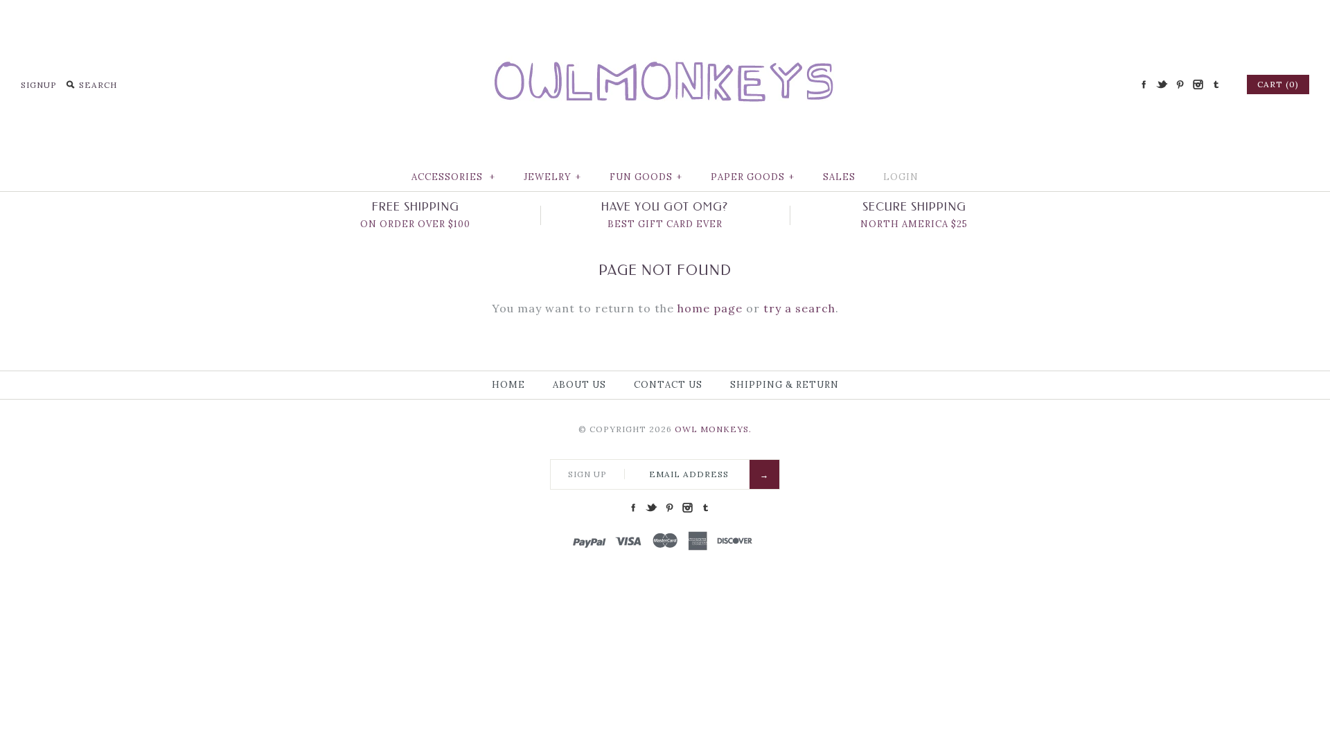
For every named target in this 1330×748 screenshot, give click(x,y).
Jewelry (552, 177)
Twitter (1161, 84)
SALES (839, 177)
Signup (39, 85)
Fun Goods (646, 177)
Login (901, 177)
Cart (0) (1278, 84)
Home (508, 385)
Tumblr (1215, 84)
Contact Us (668, 385)
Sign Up (587, 474)
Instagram (1197, 84)
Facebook (1143, 84)
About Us (579, 385)
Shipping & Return (784, 385)
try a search (799, 308)
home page (710, 308)
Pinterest (1179, 84)
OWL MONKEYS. (713, 429)
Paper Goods (753, 177)
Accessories (453, 177)
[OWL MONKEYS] (665, 21)
